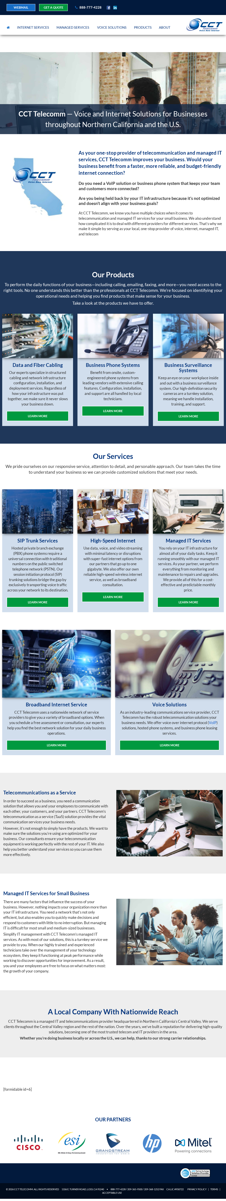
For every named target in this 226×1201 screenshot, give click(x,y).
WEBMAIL (21, 7)
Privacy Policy (197, 1189)
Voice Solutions (111, 27)
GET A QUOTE (53, 7)
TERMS (214, 1189)
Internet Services (33, 27)
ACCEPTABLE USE (112, 1192)
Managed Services (72, 27)
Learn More (37, 416)
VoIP (213, 722)
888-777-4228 (90, 7)
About (164, 27)
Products (143, 27)
